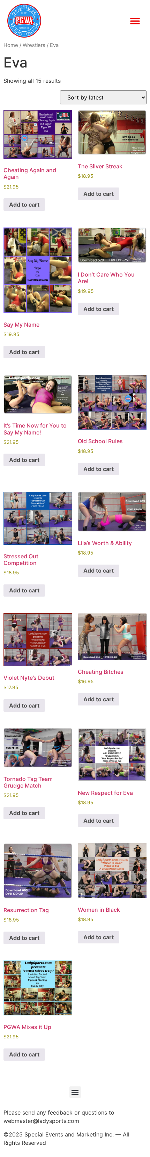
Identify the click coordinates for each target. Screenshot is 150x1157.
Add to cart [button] (24, 204)
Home (10, 45)
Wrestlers (34, 45)
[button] (135, 21)
